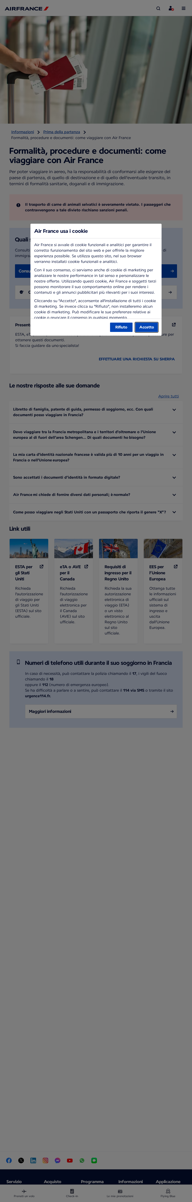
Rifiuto (121, 327)
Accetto (146, 327)
